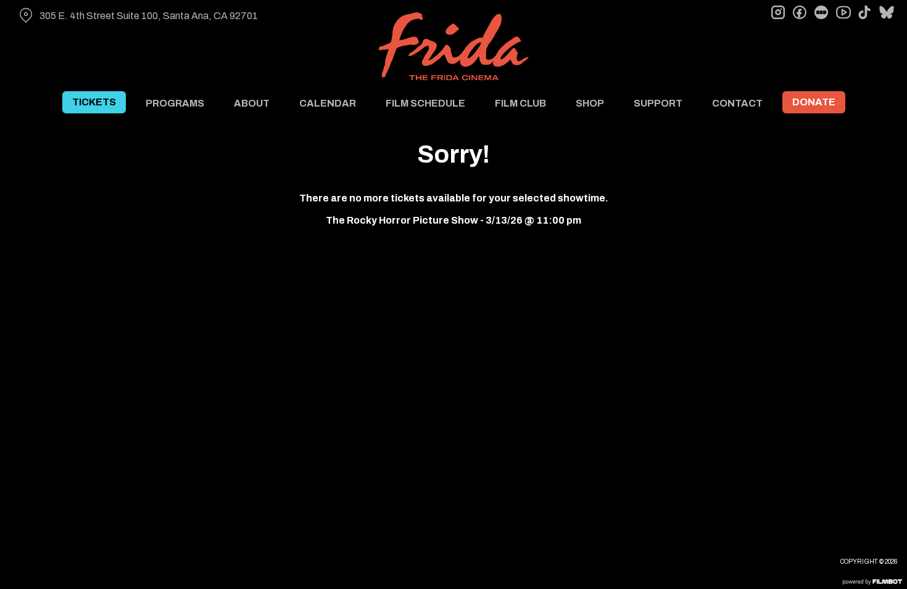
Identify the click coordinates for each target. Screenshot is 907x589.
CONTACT (737, 103)
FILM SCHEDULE (425, 103)
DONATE (813, 102)
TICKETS (94, 102)
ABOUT (252, 103)
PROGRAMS (175, 103)
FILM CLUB (520, 103)
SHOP (590, 103)
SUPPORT (658, 103)
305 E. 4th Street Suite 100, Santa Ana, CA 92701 (148, 15)
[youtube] (843, 12)
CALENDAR (327, 103)
